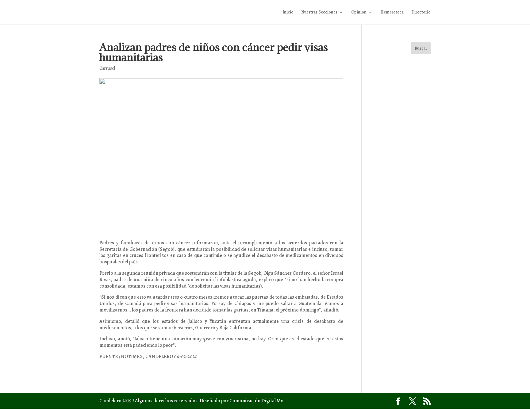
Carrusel (107, 68)
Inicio (288, 12)
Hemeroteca (392, 12)
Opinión (359, 12)
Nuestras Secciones (319, 12)
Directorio (421, 12)
